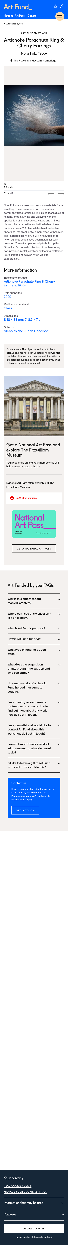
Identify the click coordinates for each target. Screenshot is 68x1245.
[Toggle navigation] (59, 16)
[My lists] (55, 6)
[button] (34, 548)
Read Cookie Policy (17, 1185)
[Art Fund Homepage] (18, 7)
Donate (32, 15)
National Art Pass (14, 15)
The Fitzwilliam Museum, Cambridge (35, 60)
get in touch (42, 359)
